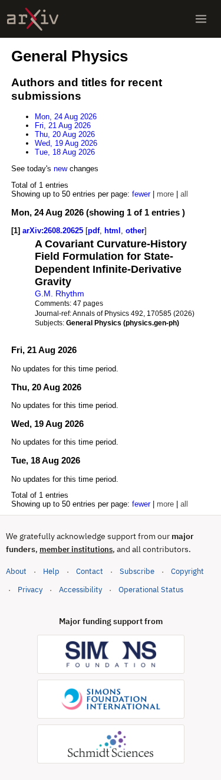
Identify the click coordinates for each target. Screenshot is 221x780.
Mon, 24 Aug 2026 (66, 116)
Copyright (187, 571)
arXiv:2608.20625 (53, 230)
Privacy (30, 590)
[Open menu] (201, 19)
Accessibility (80, 590)
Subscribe (137, 571)
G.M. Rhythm (59, 293)
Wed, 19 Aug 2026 (66, 143)
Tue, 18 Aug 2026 (65, 152)
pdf (94, 230)
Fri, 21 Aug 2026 (63, 125)
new (60, 168)
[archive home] (32, 19)
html (112, 230)
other (135, 230)
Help (51, 571)
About (16, 571)
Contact (89, 571)
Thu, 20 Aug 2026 (65, 134)
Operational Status (150, 589)
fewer (141, 194)
